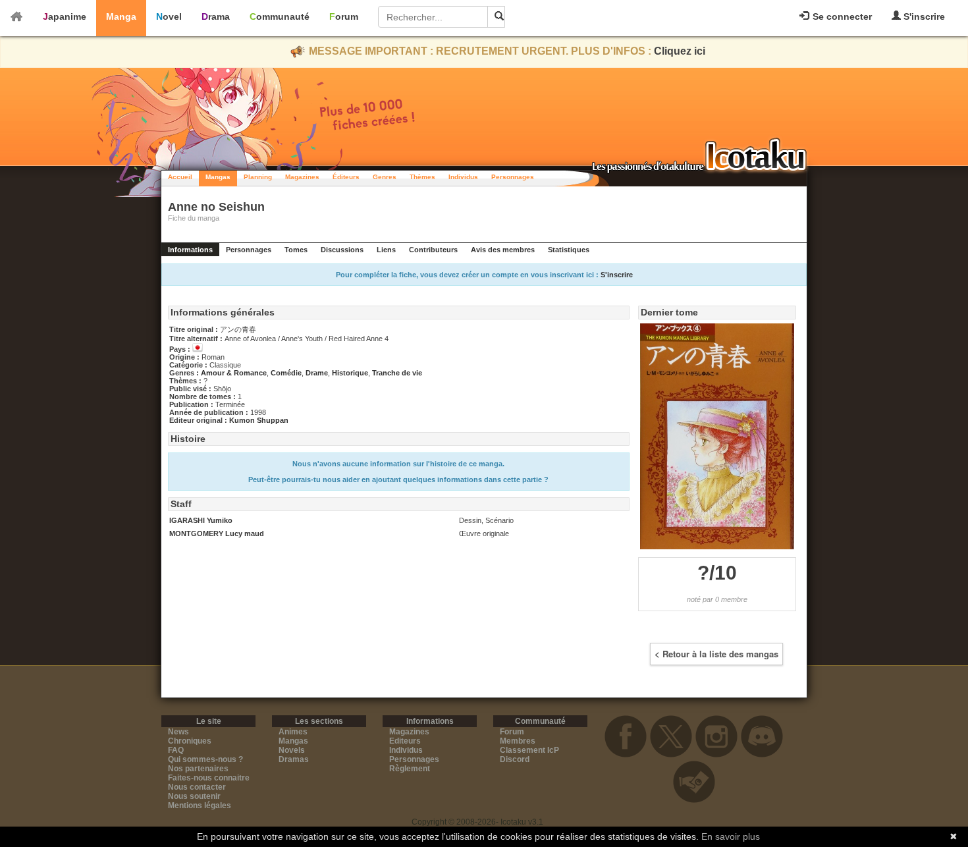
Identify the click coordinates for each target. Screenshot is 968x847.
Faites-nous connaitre (209, 777)
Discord (514, 759)
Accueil (180, 176)
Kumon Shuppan (258, 420)
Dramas (294, 759)
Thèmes (422, 176)
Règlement (409, 768)
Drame (317, 373)
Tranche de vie (397, 373)
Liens (386, 250)
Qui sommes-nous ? (205, 759)
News (178, 731)
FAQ (176, 750)
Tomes (296, 250)
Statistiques (568, 250)
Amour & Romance (234, 373)
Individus (463, 176)
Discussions (342, 250)
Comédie (286, 373)
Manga (121, 16)
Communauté (279, 16)
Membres (517, 741)
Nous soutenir (194, 796)
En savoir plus (730, 836)
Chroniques (189, 741)
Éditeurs (346, 176)
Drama (216, 16)
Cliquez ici (679, 51)
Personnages (512, 176)
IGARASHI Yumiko (200, 520)
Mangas (217, 176)
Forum (343, 16)
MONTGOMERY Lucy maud (216, 533)
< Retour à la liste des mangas (716, 653)
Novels (292, 750)
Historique (350, 373)
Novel (169, 16)
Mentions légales (199, 805)
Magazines (302, 176)
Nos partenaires (198, 768)
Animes (293, 731)
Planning (258, 176)
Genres (384, 176)
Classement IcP (529, 750)
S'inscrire (923, 16)
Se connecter (841, 16)
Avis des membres (503, 250)
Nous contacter (197, 787)
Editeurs (405, 741)
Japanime (64, 16)
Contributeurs (433, 250)
